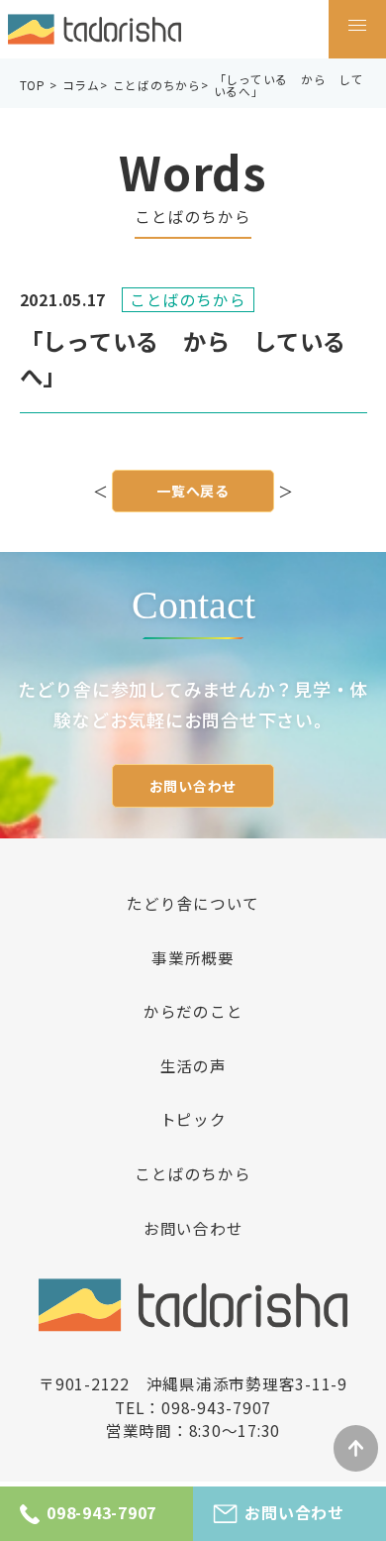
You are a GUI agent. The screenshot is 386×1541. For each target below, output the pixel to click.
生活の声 (193, 1066)
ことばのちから (192, 1174)
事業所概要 (193, 958)
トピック (193, 1120)
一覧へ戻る (193, 490)
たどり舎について (193, 904)
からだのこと (193, 1012)
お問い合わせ (193, 786)
